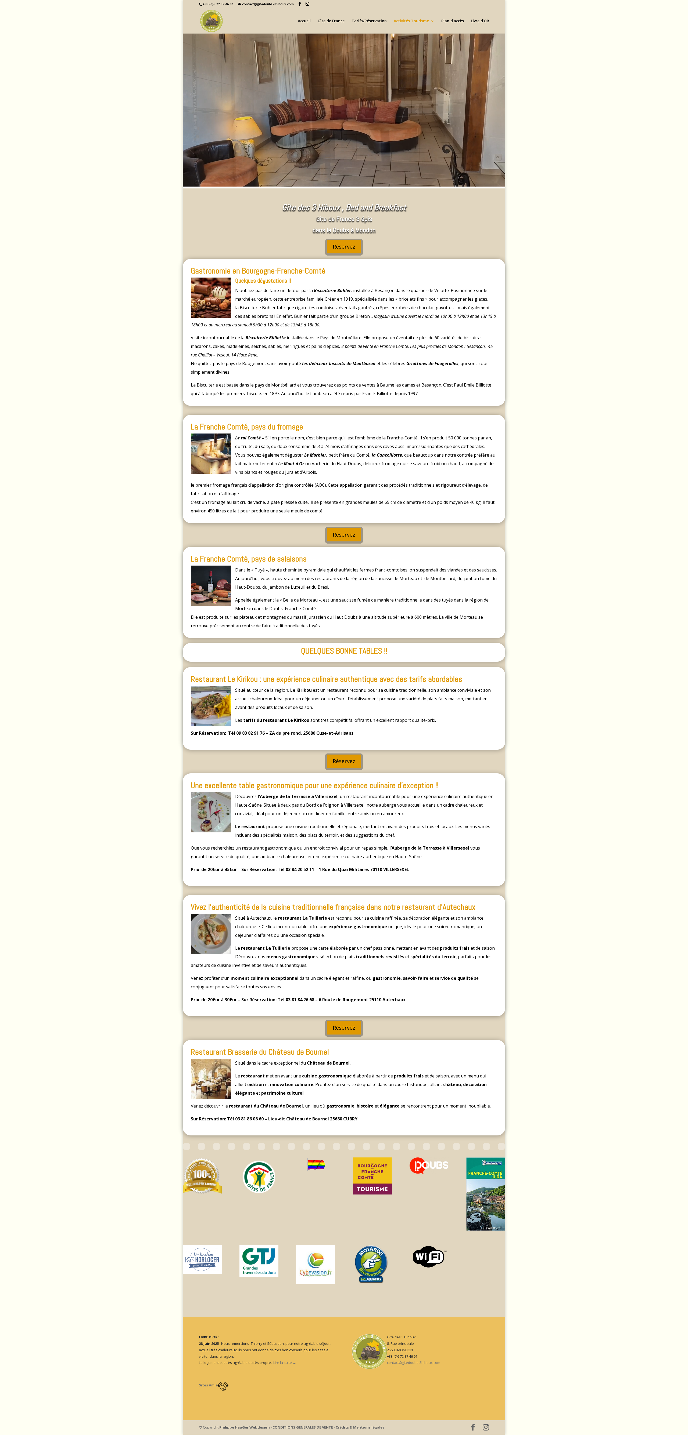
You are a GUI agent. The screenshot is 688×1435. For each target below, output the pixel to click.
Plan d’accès (452, 21)
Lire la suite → (284, 1362)
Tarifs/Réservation (369, 21)
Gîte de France (331, 21)
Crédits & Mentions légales (360, 1427)
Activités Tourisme (411, 21)
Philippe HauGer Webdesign (244, 1427)
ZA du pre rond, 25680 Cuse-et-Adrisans (311, 733)
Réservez (344, 246)
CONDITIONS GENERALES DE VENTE (303, 1427)
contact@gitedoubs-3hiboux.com (413, 1362)
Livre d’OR (480, 21)
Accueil (304, 21)
